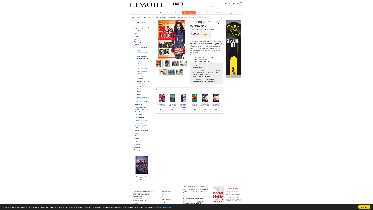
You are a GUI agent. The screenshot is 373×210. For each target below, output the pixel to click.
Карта (201, 198)
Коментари (169, 90)
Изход (163, 202)
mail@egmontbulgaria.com (190, 203)
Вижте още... (160, 90)
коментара (201, 29)
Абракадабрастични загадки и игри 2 (205, 105)
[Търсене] (240, 6)
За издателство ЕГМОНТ (139, 202)
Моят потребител (167, 191)
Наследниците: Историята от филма (173, 105)
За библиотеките (137, 196)
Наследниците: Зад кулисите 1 (162, 105)
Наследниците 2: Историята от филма (141, 176)
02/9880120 (200, 202)
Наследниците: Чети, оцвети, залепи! (183, 105)
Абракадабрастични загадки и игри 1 (216, 105)
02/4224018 (196, 197)
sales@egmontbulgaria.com (191, 198)
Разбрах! (364, 207)
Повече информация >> (164, 207)
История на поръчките (168, 196)
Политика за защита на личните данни (143, 191)
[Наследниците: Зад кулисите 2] (171, 39)
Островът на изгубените (194, 104)
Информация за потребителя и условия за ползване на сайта (141, 193)
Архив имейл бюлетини (139, 200)
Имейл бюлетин (166, 199)
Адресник (164, 194)
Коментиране (210, 29)
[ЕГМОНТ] (147, 4)
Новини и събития (138, 198)
